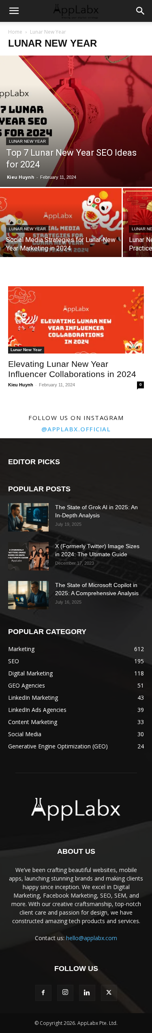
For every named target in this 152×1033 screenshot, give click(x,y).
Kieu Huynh (20, 177)
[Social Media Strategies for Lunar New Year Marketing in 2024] (61, 233)
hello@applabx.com (91, 938)
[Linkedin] (87, 993)
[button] (14, 11)
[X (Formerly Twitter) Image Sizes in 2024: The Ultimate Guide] (28, 556)
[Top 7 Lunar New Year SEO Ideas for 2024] (76, 121)
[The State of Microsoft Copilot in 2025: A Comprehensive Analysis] (28, 595)
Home (15, 31)
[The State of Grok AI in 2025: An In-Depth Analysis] (28, 517)
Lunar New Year (27, 141)
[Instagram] (65, 993)
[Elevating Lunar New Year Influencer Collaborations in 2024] (76, 319)
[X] (109, 993)
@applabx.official (76, 429)
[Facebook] (43, 993)
